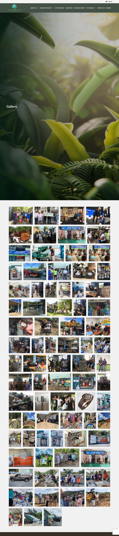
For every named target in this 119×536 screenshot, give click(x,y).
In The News (90, 8)
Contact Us (101, 8)
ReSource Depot (79, 8)
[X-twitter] (108, 1)
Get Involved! (59, 8)
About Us (33, 8)
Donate (108, 8)
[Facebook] (106, 1)
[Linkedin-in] (110, 1)
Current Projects (46, 8)
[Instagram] (111, 1)
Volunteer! (69, 8)
